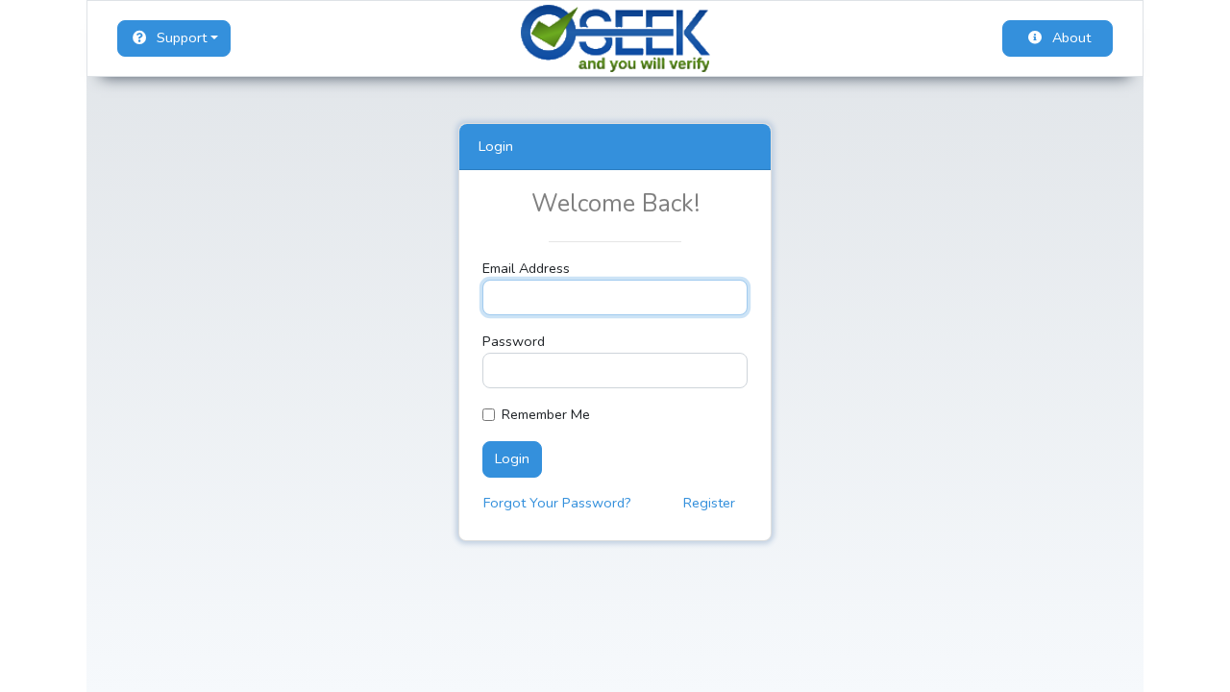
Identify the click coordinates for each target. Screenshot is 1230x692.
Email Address (526, 268)
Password (513, 341)
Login (512, 458)
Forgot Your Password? (557, 502)
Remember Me (546, 414)
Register (709, 502)
